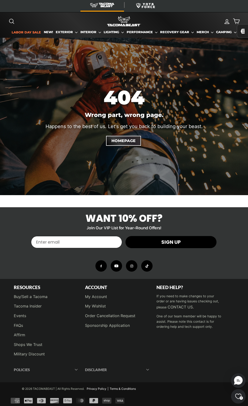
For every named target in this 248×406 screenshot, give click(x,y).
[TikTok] (147, 266)
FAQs (18, 325)
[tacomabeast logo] (124, 21)
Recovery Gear (175, 32)
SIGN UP (171, 242)
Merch (203, 32)
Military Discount (29, 354)
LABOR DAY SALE (26, 32)
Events (20, 315)
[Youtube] (116, 266)
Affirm (19, 334)
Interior (88, 32)
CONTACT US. (181, 307)
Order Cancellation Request (110, 315)
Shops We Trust (28, 344)
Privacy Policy (96, 389)
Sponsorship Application (107, 325)
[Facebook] (101, 266)
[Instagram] (131, 266)
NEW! (48, 32)
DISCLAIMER (96, 370)
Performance (140, 32)
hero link (8, 40)
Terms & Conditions (123, 389)
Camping (224, 32)
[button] (238, 380)
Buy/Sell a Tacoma (30, 296)
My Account (96, 296)
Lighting (112, 32)
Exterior (65, 32)
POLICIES (22, 370)
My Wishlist (95, 306)
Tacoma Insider (28, 306)
